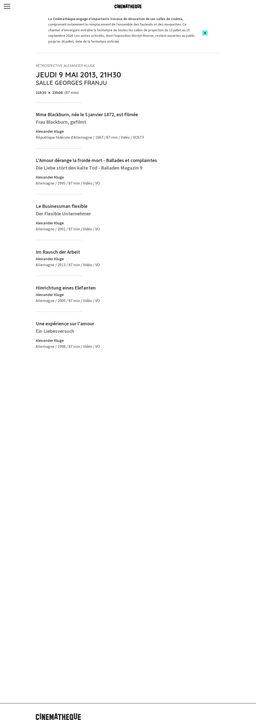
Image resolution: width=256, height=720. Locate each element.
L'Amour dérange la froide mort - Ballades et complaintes (96, 160)
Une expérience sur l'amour (65, 323)
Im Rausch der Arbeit (58, 252)
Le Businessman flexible (62, 206)
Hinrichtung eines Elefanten (66, 287)
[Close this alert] (205, 33)
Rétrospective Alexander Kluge (65, 65)
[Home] (128, 6)
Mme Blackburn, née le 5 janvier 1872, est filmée (87, 114)
